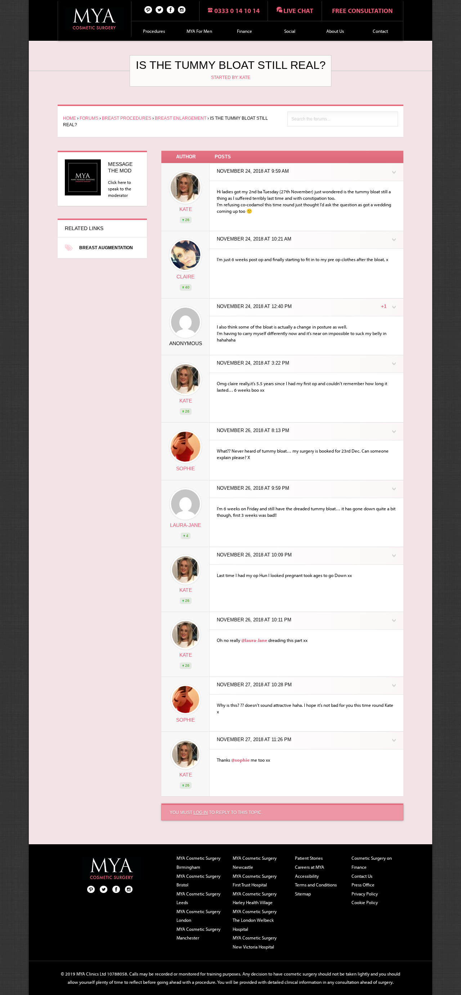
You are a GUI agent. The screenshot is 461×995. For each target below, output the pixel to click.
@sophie (240, 760)
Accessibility (307, 876)
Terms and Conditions (316, 885)
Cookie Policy (365, 902)
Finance (244, 31)
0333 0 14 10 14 (237, 10)
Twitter (160, 9)
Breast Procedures (126, 118)
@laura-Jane (254, 640)
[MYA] (94, 19)
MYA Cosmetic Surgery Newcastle (255, 862)
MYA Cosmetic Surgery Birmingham (198, 862)
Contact (380, 31)
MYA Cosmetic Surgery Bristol (198, 880)
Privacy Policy (365, 894)
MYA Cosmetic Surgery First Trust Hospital (255, 880)
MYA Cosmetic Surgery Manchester (198, 933)
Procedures (154, 31)
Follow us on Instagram (182, 9)
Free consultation (362, 10)
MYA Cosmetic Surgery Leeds (198, 898)
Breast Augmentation (106, 247)
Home (69, 118)
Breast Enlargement (180, 118)
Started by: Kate (230, 77)
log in (200, 812)
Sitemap (303, 894)
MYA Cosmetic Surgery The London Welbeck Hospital (255, 920)
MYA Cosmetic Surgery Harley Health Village (255, 898)
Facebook (171, 9)
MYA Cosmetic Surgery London (198, 915)
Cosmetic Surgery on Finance (372, 862)
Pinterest (148, 9)
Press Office (363, 885)
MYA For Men (199, 31)
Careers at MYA (309, 867)
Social (289, 31)
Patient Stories (309, 858)
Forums (89, 118)
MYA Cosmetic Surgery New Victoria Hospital (255, 942)
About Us (335, 31)
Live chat (298, 10)
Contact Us (362, 876)
